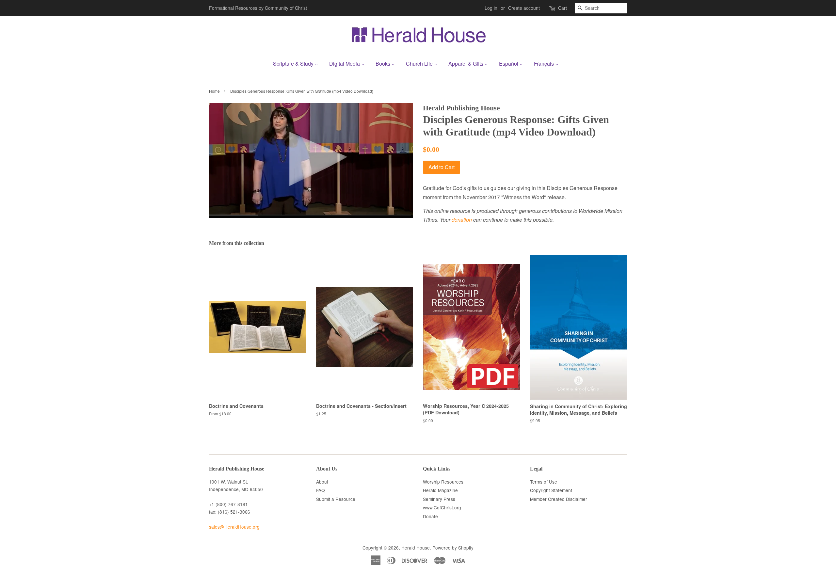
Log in (491, 8)
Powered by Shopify (453, 547)
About (322, 481)
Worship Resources (443, 481)
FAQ (320, 490)
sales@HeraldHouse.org (234, 526)
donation (462, 219)
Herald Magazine (440, 490)
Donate (430, 516)
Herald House (415, 547)
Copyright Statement (551, 490)
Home (214, 91)
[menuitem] (298, 62)
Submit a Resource (335, 499)
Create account (524, 8)
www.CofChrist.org (442, 507)
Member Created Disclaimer (558, 499)
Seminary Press (439, 499)
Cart (562, 8)
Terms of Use (543, 481)
